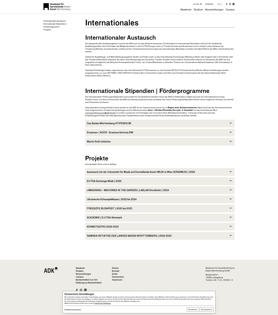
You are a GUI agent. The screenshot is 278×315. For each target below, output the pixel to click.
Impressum (117, 280)
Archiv (114, 274)
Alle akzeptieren (206, 309)
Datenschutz (118, 277)
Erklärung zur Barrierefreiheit (89, 283)
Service (115, 268)
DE (219, 4)
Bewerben (209, 4)
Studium (198, 9)
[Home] (56, 7)
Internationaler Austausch (54, 21)
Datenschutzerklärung (102, 303)
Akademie (185, 9)
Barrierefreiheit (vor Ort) (87, 280)
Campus (230, 9)
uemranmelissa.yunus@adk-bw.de (100, 113)
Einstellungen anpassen (72, 309)
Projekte (47, 30)
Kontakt (115, 271)
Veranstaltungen (214, 9)
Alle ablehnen (192, 309)
